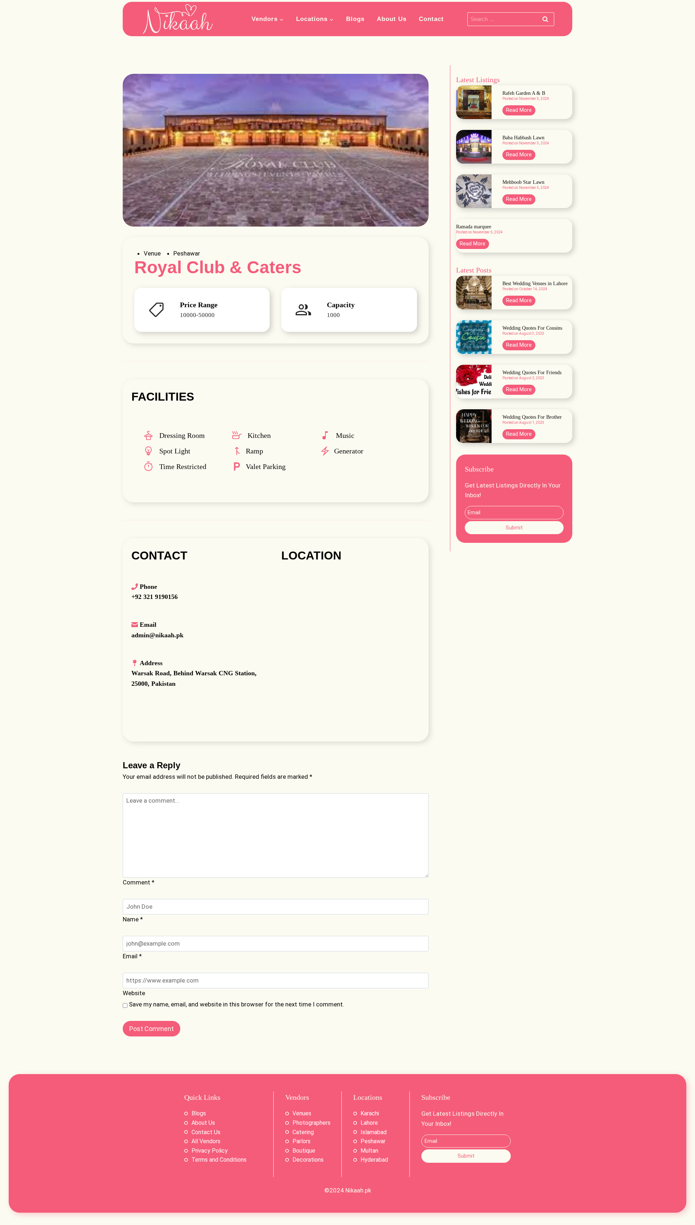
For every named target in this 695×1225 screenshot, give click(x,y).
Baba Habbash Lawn (523, 137)
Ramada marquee (473, 226)
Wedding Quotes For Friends (531, 372)
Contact (431, 19)
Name (133, 919)
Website (134, 993)
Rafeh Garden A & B (523, 93)
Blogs (355, 19)
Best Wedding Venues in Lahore (535, 283)
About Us (392, 19)
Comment (139, 882)
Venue (152, 253)
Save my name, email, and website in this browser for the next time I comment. (236, 1004)
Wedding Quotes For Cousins (532, 328)
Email (132, 956)
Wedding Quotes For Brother (532, 417)
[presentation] (474, 102)
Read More (520, 111)
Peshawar (186, 253)
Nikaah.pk (358, 1190)
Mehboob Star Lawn (523, 182)
